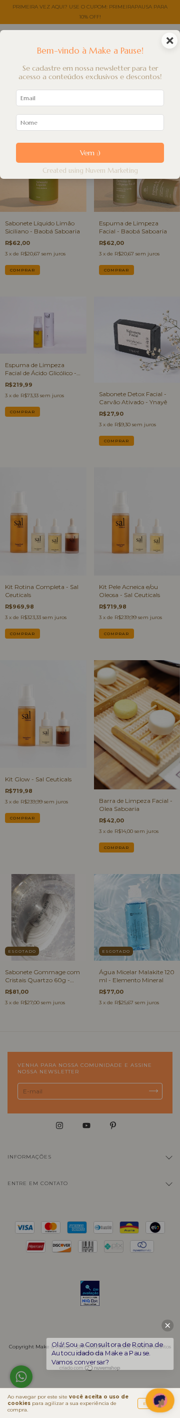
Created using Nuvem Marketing (90, 171)
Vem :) (90, 152)
